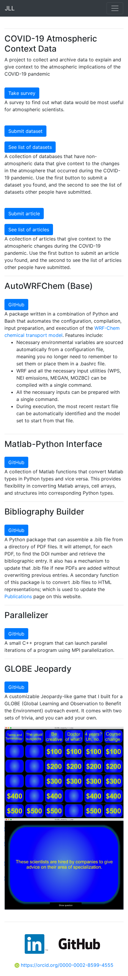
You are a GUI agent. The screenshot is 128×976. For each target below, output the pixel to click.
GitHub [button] (16, 305)
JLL (10, 8)
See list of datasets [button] (30, 147)
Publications (18, 596)
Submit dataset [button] (25, 131)
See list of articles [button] (28, 230)
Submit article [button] (24, 213)
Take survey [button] (21, 93)
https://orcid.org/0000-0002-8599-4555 (66, 965)
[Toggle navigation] (115, 8)
